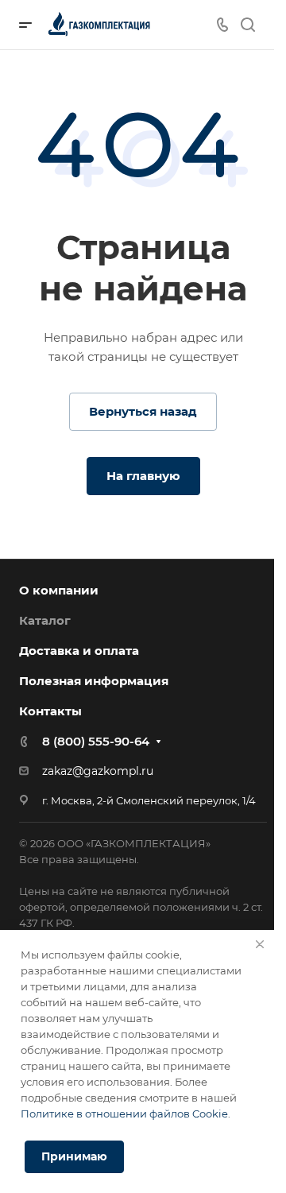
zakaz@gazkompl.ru (97, 771)
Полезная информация (93, 680)
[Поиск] (247, 25)
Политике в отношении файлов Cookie (124, 1113)
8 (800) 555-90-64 (95, 741)
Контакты (50, 711)
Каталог (45, 620)
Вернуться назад (143, 411)
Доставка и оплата (79, 650)
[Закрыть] (259, 944)
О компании (59, 590)
